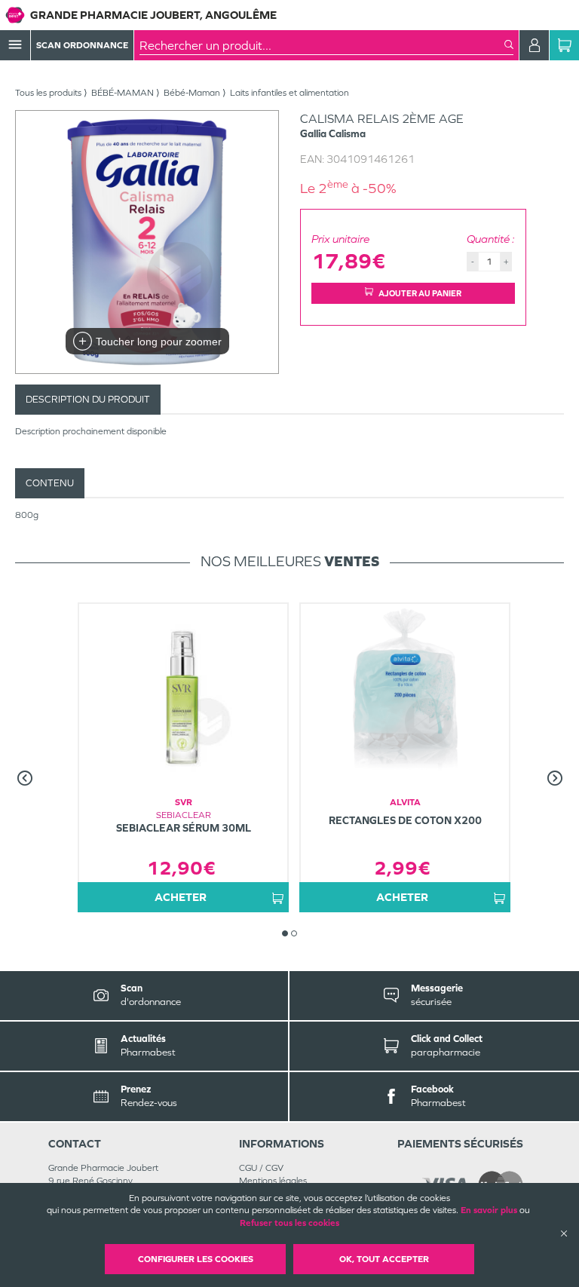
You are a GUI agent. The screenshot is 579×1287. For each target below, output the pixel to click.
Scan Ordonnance (82, 45)
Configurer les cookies (195, 1259)
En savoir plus (489, 1210)
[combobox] (321, 45)
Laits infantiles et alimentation (289, 92)
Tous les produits (48, 92)
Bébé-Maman (192, 92)
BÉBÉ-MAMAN (122, 92)
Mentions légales (273, 1180)
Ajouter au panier (419, 293)
